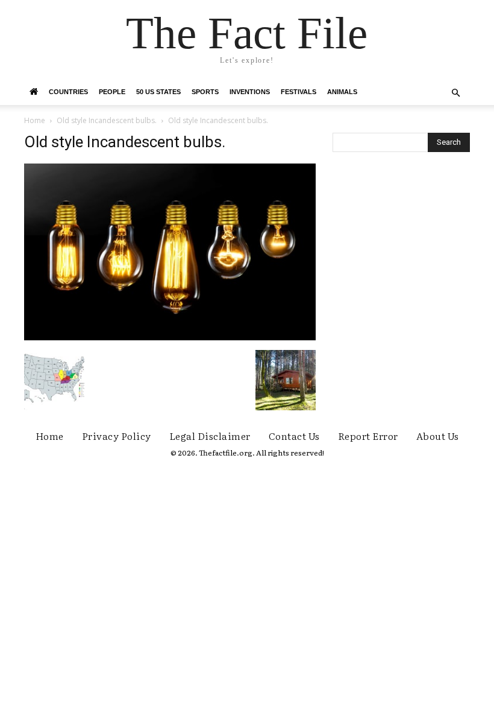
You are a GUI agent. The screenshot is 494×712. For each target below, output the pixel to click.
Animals (342, 91)
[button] (455, 93)
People (112, 91)
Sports (205, 91)
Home (34, 120)
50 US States (158, 91)
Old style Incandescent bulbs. (107, 120)
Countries (68, 91)
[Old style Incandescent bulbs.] (170, 337)
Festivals (298, 91)
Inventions (250, 91)
